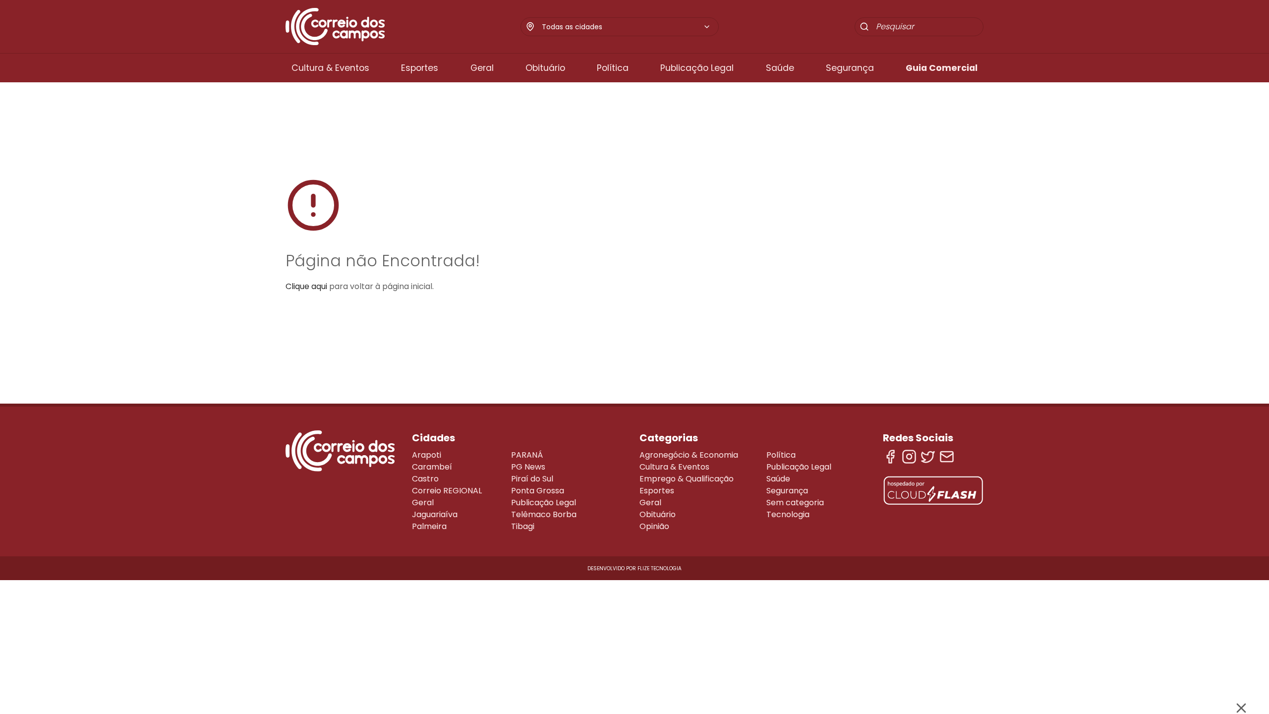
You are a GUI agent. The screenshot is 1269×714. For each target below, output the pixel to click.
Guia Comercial (942, 68)
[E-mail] (946, 456)
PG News (528, 467)
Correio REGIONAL (447, 490)
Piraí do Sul (532, 478)
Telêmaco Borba (544, 514)
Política (613, 68)
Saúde (780, 68)
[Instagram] (909, 456)
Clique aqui (306, 286)
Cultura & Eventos (330, 68)
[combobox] (626, 27)
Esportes (419, 68)
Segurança (850, 68)
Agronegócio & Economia (688, 455)
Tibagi (522, 526)
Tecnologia (787, 514)
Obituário (545, 68)
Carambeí (432, 467)
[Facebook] (890, 456)
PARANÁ (527, 455)
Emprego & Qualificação (686, 478)
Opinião (654, 526)
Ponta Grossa (537, 490)
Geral (482, 68)
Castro (425, 478)
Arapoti (426, 455)
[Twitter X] (928, 456)
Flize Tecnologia (659, 568)
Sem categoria (795, 502)
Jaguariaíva (435, 514)
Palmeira (429, 526)
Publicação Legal (697, 68)
